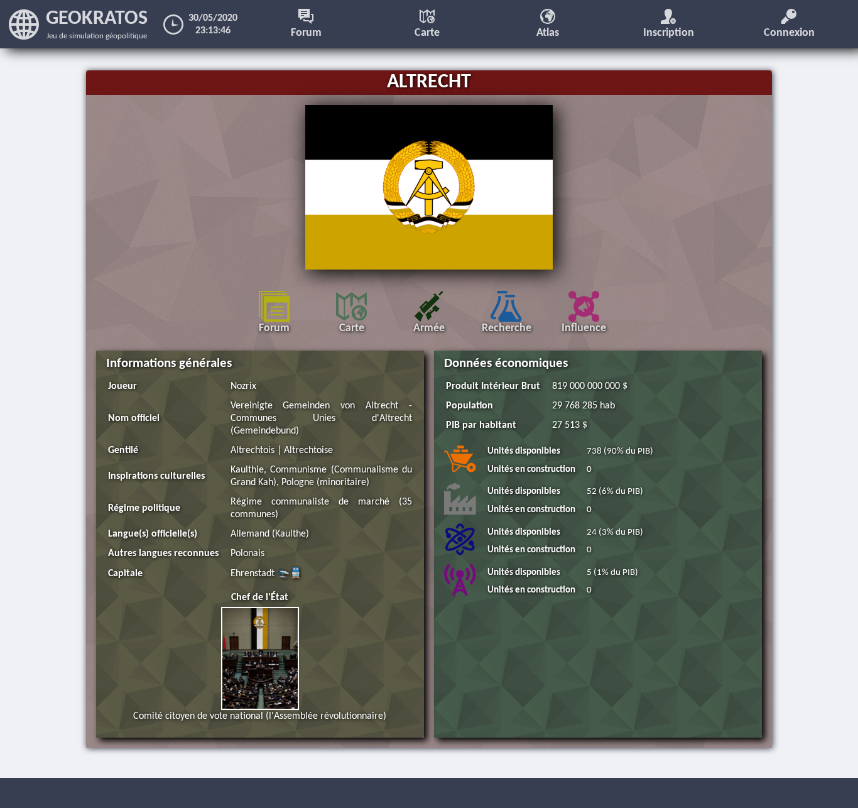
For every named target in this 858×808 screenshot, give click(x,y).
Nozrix (243, 386)
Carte (427, 33)
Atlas (547, 33)
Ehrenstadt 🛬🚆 (266, 574)
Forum (306, 33)
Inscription (668, 33)
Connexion (789, 33)
